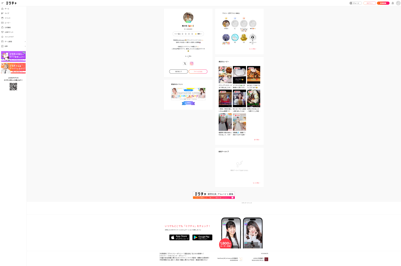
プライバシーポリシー (175, 253)
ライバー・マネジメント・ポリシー (172, 256)
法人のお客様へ (197, 253)
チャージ (356, 3)
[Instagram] (191, 63)
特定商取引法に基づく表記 (169, 260)
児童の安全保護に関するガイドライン (173, 258)
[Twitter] (185, 63)
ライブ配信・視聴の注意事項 (198, 258)
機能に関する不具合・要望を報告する (193, 260)
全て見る (256, 139)
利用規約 (163, 253)
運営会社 (187, 253)
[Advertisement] (214, 208)
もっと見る (252, 49)
